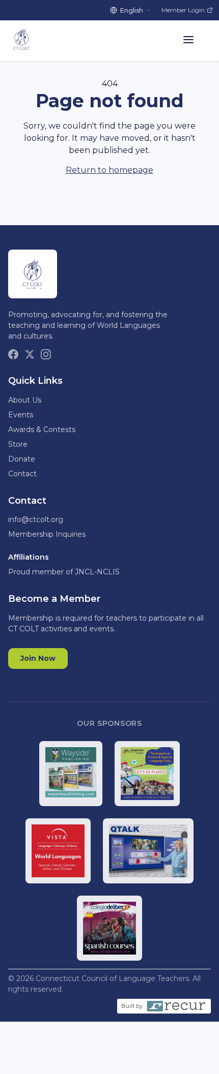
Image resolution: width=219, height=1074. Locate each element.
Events (20, 414)
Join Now (38, 658)
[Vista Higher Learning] (58, 850)
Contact (22, 473)
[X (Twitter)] (29, 354)
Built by (132, 1005)
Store (18, 444)
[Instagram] (46, 354)
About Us (24, 400)
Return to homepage (109, 170)
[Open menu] (188, 40)
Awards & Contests (41, 429)
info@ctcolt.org (35, 519)
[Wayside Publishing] (70, 773)
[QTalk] (148, 850)
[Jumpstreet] (147, 773)
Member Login (183, 10)
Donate (21, 459)
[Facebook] (13, 354)
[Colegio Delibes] (109, 928)
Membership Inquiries (47, 534)
